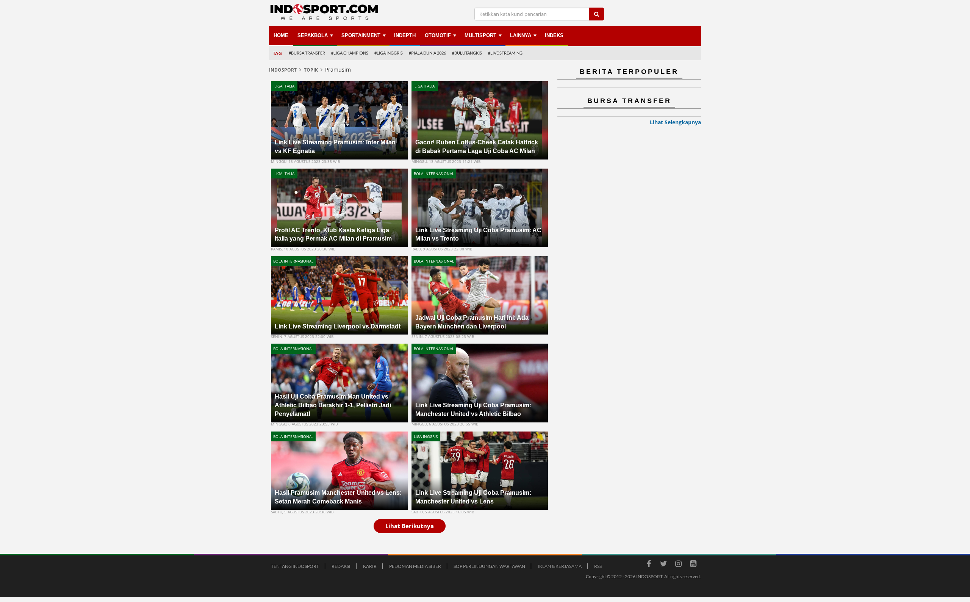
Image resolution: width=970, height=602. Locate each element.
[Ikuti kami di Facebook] (649, 565)
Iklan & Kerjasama (560, 566)
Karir (370, 566)
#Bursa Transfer (307, 52)
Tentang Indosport (295, 566)
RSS (598, 566)
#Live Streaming (505, 52)
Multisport (480, 35)
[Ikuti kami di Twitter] (663, 565)
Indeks (554, 35)
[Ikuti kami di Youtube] (693, 565)
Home (281, 35)
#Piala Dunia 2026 (427, 52)
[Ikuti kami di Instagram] (678, 565)
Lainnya (520, 35)
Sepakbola (312, 35)
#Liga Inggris (388, 52)
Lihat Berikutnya (409, 526)
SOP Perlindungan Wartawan (489, 566)
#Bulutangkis (467, 52)
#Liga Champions (349, 52)
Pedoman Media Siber (415, 566)
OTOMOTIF (438, 35)
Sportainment (360, 35)
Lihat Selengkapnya (675, 122)
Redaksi (341, 566)
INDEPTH (405, 35)
